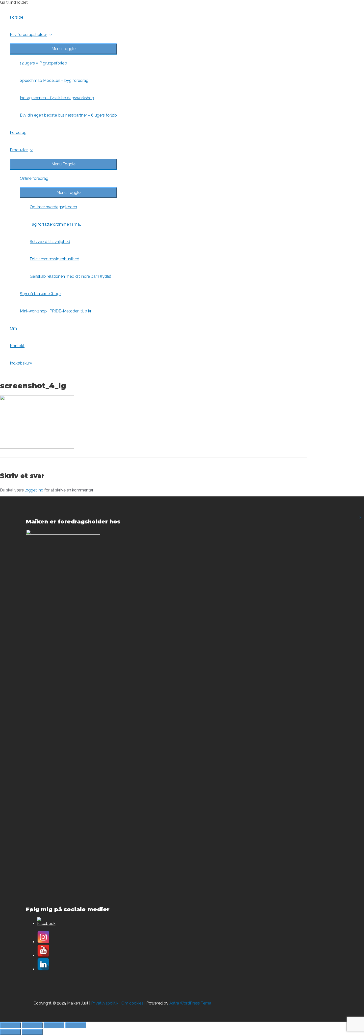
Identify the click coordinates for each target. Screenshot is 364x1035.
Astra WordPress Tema (190, 1003)
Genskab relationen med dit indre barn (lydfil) (70, 276)
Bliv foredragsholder (28, 34)
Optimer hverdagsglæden (53, 207)
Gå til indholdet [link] (14, 2)
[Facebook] (46, 923)
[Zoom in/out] (75, 1025)
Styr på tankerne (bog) (40, 293)
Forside (16, 17)
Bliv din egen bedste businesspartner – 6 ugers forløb (68, 115)
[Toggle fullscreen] (54, 1025)
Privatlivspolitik (104, 1003)
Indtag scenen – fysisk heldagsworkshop (57, 97)
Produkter (19, 150)
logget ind (34, 490)
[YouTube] (43, 955)
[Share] (32, 1025)
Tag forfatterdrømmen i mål (55, 224)
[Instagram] (43, 942)
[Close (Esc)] (10, 1025)
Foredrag (18, 132)
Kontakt (17, 345)
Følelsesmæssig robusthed (54, 259)
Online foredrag (34, 178)
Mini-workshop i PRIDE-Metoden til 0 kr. (56, 311)
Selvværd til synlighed (50, 241)
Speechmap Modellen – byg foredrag (54, 80)
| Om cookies (130, 1003)
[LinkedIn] (43, 969)
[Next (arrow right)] (32, 1032)
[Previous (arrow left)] (10, 1032)
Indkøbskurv (21, 363)
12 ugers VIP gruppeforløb (43, 63)
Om (13, 328)
